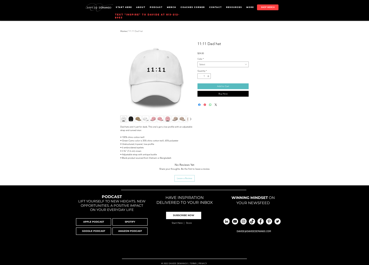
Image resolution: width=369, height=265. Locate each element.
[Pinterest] (269, 221)
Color (200, 59)
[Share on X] (216, 104)
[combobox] (223, 64)
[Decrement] (200, 76)
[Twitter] (277, 221)
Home (123, 31)
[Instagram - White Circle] (243, 221)
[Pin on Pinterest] (205, 104)
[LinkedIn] (226, 221)
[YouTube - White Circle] (235, 221)
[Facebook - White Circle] (260, 221)
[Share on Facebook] (199, 104)
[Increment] (208, 76)
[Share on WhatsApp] (210, 104)
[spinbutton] (204, 76)
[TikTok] (252, 221)
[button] (171, 7)
